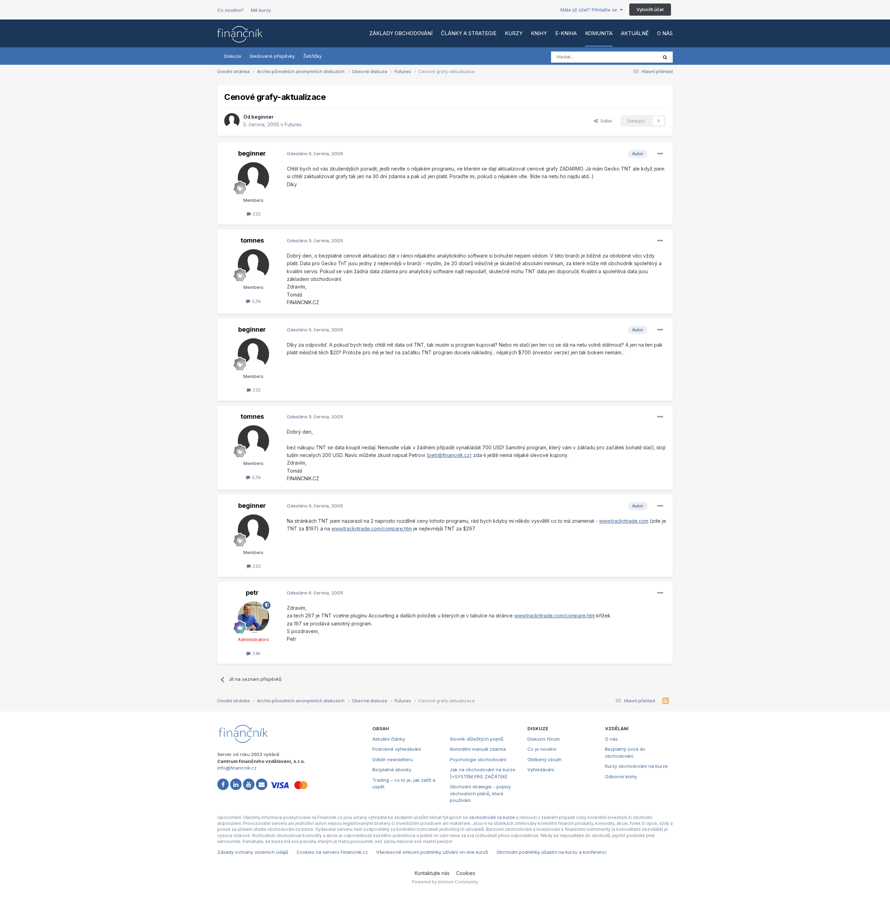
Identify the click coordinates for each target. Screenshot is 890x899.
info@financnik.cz (237, 768)
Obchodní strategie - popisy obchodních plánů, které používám (480, 793)
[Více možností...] (660, 154)
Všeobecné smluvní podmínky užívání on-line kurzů (432, 852)
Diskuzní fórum (543, 739)
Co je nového (542, 749)
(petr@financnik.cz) (449, 455)
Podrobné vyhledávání (396, 749)
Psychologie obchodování (478, 759)
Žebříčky (312, 56)
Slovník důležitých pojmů (476, 739)
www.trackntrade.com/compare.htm (371, 528)
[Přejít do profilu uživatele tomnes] (253, 265)
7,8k (256, 653)
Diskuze (232, 56)
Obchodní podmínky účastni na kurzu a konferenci (551, 852)
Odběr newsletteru (392, 759)
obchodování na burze (492, 817)
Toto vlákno (636, 57)
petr (252, 592)
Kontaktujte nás (432, 873)
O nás (665, 33)
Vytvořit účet (650, 9)
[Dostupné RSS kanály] (665, 701)
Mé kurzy (261, 10)
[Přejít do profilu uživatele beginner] (232, 120)
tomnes (252, 240)
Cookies (465, 873)
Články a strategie (468, 33)
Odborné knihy (621, 776)
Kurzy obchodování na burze (636, 766)
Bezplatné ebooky (391, 769)
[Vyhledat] (665, 57)
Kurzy (514, 33)
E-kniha (566, 33)
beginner (262, 117)
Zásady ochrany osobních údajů (252, 852)
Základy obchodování (400, 33)
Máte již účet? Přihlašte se (590, 10)
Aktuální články (388, 739)
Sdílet (605, 121)
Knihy (539, 33)
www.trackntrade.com (623, 521)
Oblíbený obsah (544, 759)
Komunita (599, 33)
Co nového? (230, 10)
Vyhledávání (540, 769)
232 (256, 213)
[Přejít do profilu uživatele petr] (253, 617)
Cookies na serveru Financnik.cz (332, 852)
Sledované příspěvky (272, 56)
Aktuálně (635, 33)
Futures (293, 124)
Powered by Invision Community (445, 881)
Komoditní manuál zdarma (478, 749)
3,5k (255, 301)
